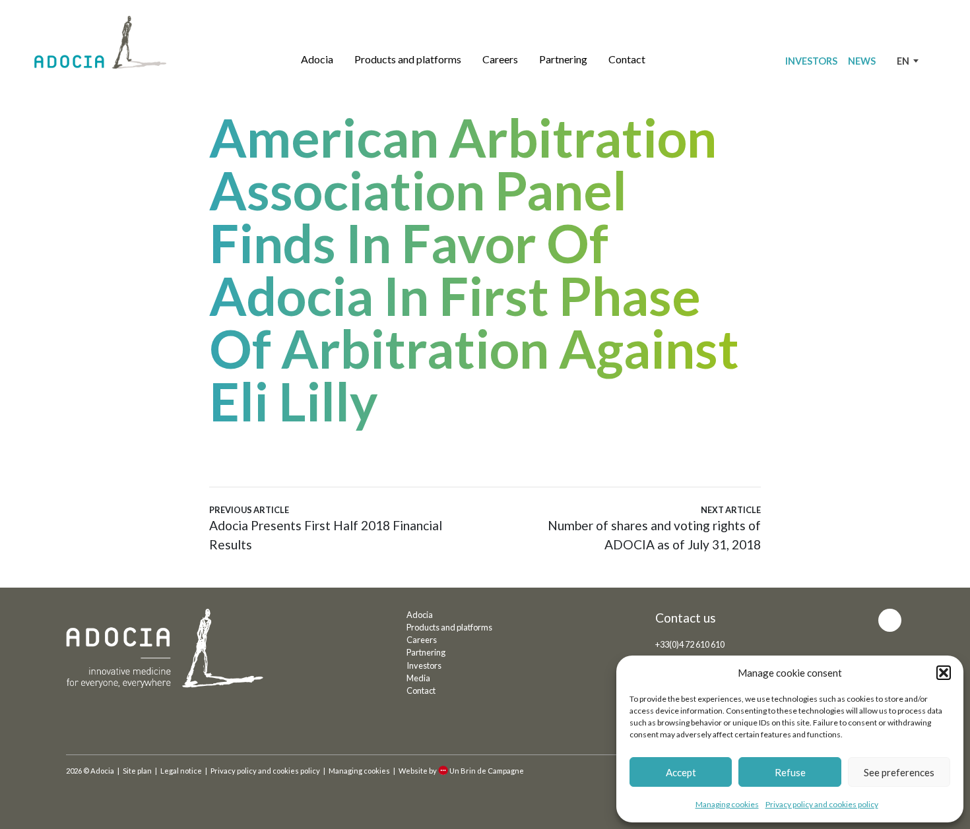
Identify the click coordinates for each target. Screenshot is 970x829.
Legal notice (181, 770)
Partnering (563, 59)
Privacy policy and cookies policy (821, 804)
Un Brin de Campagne (486, 770)
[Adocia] (100, 42)
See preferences (899, 772)
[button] (943, 672)
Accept (681, 772)
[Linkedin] (889, 620)
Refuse (790, 772)
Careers (500, 59)
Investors (811, 61)
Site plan (137, 770)
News (862, 61)
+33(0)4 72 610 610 (690, 644)
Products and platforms (407, 59)
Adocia (317, 59)
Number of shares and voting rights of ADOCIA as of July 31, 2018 (654, 528)
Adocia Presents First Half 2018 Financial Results (325, 528)
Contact (626, 59)
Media (418, 678)
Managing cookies (727, 804)
